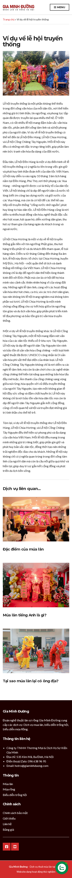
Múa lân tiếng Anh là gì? (24, 615)
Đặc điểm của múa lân (23, 549)
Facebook (7, 847)
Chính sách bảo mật (15, 813)
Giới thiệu (9, 818)
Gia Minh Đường (18, 866)
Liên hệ (7, 824)
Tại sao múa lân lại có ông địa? (30, 681)
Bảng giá (8, 829)
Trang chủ (9, 19)
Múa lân (8, 784)
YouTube (15, 847)
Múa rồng (9, 789)
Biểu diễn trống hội (15, 795)
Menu (60, 7)
